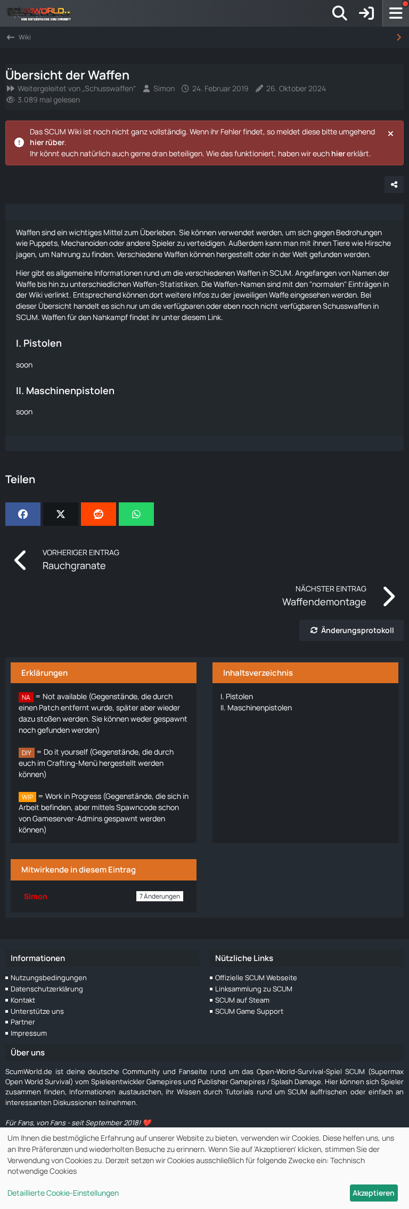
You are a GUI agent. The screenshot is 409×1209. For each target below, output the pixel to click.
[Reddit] (98, 514)
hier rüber (47, 142)
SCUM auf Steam (242, 1000)
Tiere (341, 243)
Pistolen (236, 696)
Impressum (29, 1033)
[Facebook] (22, 514)
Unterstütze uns (37, 1011)
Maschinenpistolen (256, 707)
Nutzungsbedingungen (49, 977)
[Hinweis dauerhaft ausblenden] (391, 132)
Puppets (43, 243)
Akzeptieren (374, 1193)
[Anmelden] (366, 13)
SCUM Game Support (249, 1011)
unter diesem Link (191, 317)
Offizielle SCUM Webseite (256, 977)
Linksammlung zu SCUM (253, 989)
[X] (60, 514)
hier (338, 153)
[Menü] (395, 13)
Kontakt (23, 1000)
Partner (23, 1022)
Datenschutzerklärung (47, 989)
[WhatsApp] (136, 514)
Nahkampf (110, 317)
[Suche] (339, 13)
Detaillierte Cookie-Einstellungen (63, 1193)
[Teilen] (394, 184)
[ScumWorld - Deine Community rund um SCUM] (42, 13)
